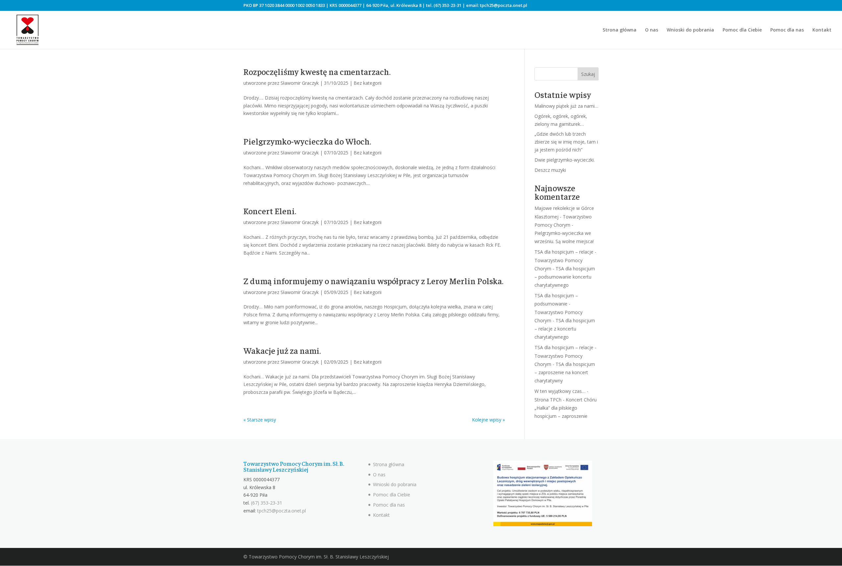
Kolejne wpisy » (488, 420)
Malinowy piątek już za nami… (566, 106)
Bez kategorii (368, 83)
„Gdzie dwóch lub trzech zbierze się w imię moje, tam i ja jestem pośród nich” (566, 142)
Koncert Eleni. (269, 210)
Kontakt (821, 30)
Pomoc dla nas (787, 30)
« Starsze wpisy (259, 420)
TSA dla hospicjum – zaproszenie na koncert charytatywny (564, 372)
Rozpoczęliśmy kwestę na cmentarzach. (317, 71)
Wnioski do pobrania (690, 30)
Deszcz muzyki (550, 170)
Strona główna (619, 30)
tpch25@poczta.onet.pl (503, 5)
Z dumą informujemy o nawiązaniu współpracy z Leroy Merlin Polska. (373, 280)
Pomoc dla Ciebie (742, 30)
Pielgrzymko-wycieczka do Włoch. (307, 141)
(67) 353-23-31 (447, 5)
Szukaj (588, 74)
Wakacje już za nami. (282, 350)
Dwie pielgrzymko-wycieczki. (564, 160)
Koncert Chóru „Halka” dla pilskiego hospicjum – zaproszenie (565, 407)
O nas (651, 30)
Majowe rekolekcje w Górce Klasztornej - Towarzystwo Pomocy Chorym (564, 216)
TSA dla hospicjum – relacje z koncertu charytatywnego (564, 328)
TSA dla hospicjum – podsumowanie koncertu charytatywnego (564, 276)
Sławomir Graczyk (300, 83)
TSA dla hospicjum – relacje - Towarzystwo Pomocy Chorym (565, 260)
